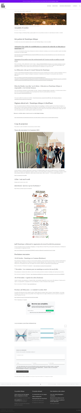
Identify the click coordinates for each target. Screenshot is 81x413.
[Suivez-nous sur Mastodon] (78, 410)
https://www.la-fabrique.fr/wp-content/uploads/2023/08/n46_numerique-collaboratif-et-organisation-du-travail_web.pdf (34, 250)
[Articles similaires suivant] (65, 326)
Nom (18, 363)
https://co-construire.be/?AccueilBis (20, 175)
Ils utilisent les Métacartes (38, 402)
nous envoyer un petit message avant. (52, 263)
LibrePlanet (42, 105)
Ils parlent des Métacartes (38, 400)
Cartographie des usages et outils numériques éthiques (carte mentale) (34, 332)
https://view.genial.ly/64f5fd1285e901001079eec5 (23, 93)
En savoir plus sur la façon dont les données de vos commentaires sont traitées (41, 376)
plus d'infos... (54, 1)
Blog (21, 11)
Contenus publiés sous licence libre (22, 398)
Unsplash (25, 299)
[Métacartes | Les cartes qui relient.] (3, 5)
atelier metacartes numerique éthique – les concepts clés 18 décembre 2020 (59, 332)
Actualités (23, 11)
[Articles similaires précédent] (63, 326)
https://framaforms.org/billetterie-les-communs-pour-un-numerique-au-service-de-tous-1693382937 (47, 274)
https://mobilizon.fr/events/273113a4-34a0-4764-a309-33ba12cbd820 (26, 297)
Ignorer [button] (57, 1)
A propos (18, 11)
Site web (52, 363)
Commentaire (20, 355)
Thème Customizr (12, 411)
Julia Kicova (20, 299)
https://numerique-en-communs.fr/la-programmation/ (42, 265)
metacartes (17, 30)
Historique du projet (54, 403)
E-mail (34, 363)
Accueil (15, 11)
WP (4, 411)
